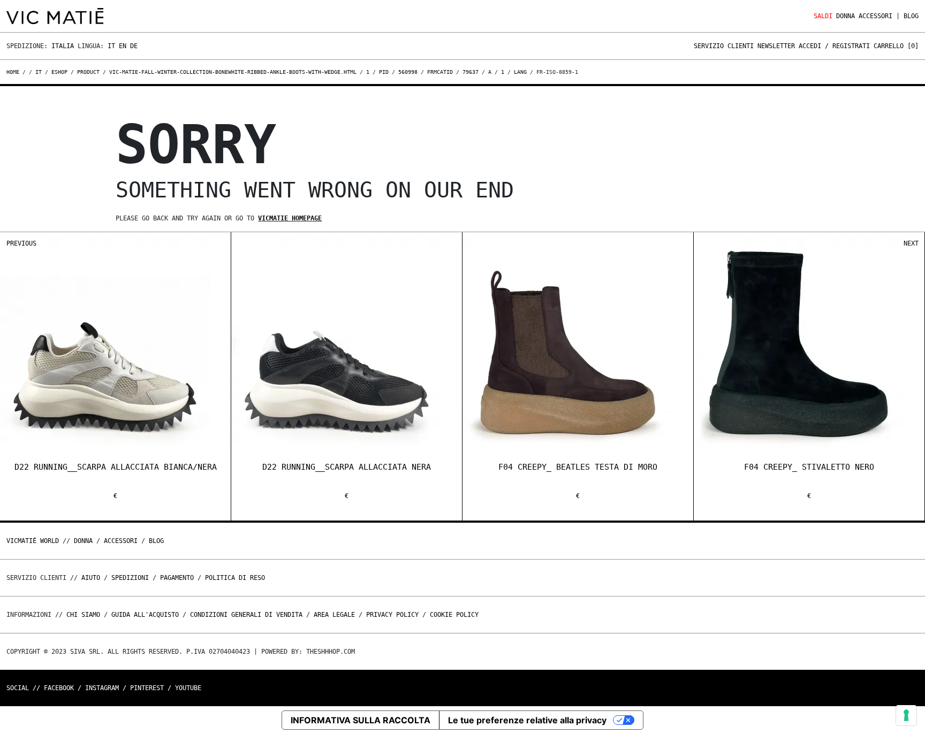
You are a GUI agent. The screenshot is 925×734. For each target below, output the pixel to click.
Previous (21, 243)
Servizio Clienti (724, 46)
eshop (59, 72)
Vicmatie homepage (290, 218)
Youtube (188, 688)
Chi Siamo (83, 614)
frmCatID (440, 72)
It (111, 46)
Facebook (59, 688)
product (88, 72)
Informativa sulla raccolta (360, 720)
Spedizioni (130, 578)
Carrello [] (896, 46)
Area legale (334, 614)
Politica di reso (235, 578)
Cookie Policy (454, 614)
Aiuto (90, 578)
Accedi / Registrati (834, 46)
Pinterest (147, 688)
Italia (62, 46)
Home (14, 72)
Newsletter (776, 46)
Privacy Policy (392, 614)
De (134, 46)
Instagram (102, 688)
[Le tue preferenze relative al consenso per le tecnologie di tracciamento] (906, 715)
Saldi (823, 16)
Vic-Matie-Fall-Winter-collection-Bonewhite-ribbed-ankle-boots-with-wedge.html (233, 72)
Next (911, 243)
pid (384, 72)
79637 (470, 72)
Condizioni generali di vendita (246, 614)
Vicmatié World (32, 541)
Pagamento (177, 578)
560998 (408, 72)
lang (520, 72)
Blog (911, 16)
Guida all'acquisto (145, 614)
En (122, 46)
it (38, 72)
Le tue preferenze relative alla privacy (527, 720)
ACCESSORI (875, 16)
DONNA (845, 16)
